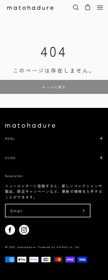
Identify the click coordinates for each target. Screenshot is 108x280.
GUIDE (10, 158)
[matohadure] (30, 7)
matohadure (26, 247)
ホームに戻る (54, 86)
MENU (10, 138)
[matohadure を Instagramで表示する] (24, 230)
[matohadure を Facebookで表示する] (10, 230)
